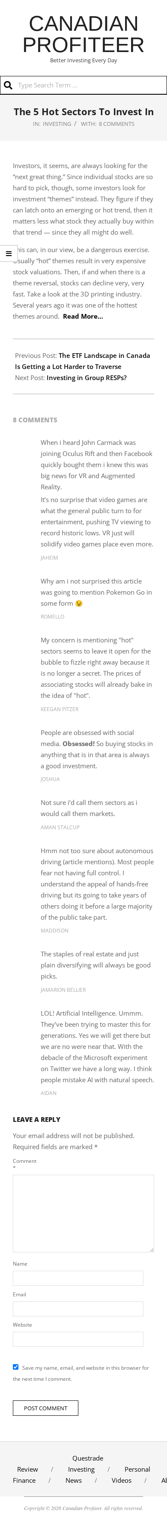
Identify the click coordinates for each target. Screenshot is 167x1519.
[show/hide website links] (9, 253)
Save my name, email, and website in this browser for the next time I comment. (81, 1373)
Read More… (83, 316)
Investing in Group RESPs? (87, 377)
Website (22, 1324)
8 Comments (116, 124)
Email (19, 1294)
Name (20, 1263)
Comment (23, 1164)
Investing (57, 124)
